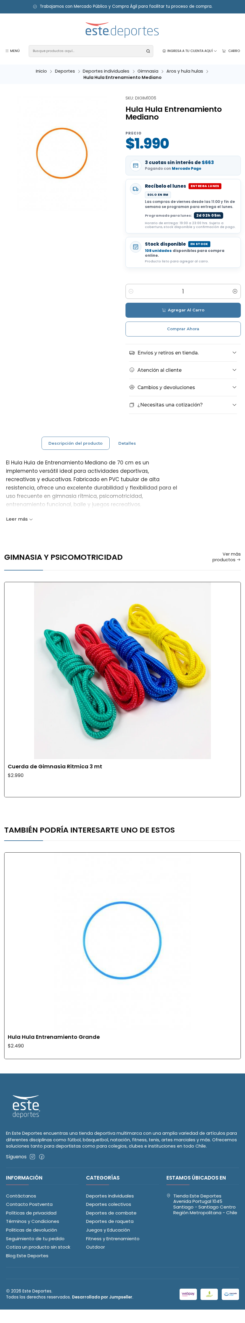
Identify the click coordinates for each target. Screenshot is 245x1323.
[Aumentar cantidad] (235, 291)
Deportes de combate (111, 1213)
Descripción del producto (75, 443)
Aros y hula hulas (184, 71)
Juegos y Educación (108, 1230)
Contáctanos (21, 1196)
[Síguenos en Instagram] (32, 1157)
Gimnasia (147, 71)
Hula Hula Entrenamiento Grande (54, 1037)
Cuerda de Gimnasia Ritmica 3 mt (55, 766)
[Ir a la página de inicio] (122, 30)
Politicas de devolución (31, 1230)
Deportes (65, 71)
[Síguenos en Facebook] (42, 1157)
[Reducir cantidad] (131, 291)
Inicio (41, 71)
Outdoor (95, 1247)
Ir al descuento (76, 7)
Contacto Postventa (29, 1204)
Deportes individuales (106, 71)
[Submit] (148, 51)
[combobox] (91, 51)
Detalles (127, 443)
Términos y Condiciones (32, 1221)
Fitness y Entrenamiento (113, 1238)
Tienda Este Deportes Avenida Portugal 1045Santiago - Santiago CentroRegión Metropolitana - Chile (205, 1204)
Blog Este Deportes (27, 1255)
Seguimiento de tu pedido (35, 1238)
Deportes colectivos (108, 1204)
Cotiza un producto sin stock (38, 1247)
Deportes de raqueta (110, 1221)
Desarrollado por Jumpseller (102, 1297)
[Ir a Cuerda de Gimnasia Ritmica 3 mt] (122, 670)
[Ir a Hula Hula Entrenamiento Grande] (122, 941)
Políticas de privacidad (31, 1213)
